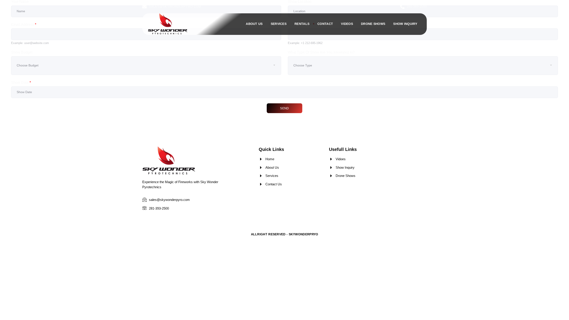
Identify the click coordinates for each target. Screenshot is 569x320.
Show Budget (21, 52)
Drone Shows (373, 24)
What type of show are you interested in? (321, 52)
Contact (325, 24)
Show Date (21, 82)
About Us (254, 24)
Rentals (302, 24)
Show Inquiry (405, 24)
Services (279, 24)
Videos (347, 24)
